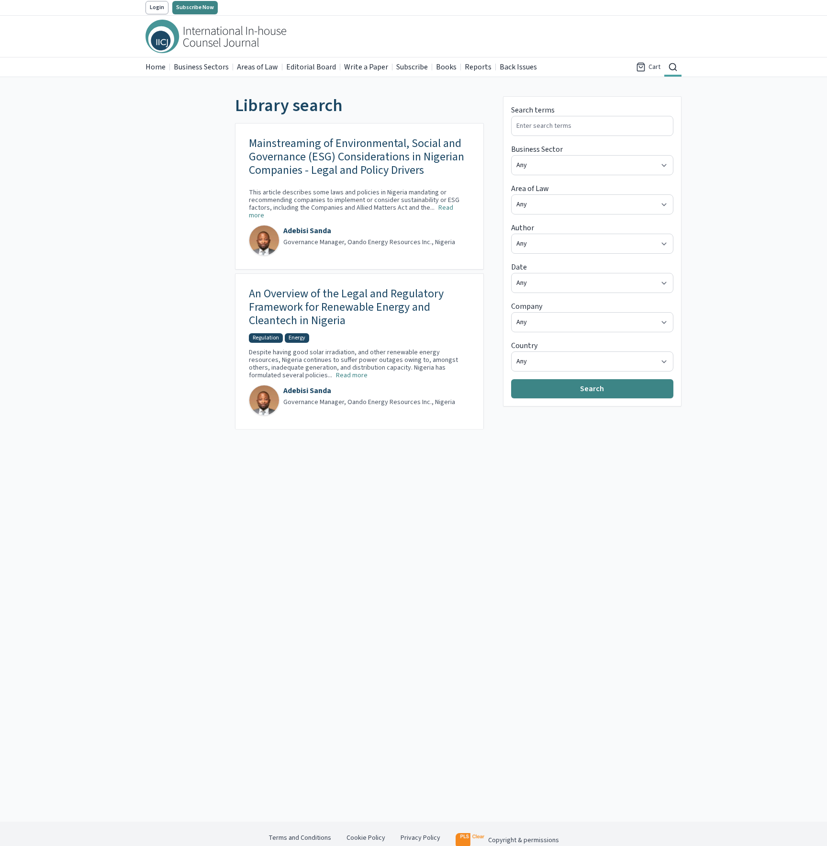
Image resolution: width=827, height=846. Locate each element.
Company (526, 306)
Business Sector (537, 149)
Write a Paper (366, 67)
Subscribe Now (195, 7)
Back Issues (518, 67)
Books (446, 67)
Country (524, 345)
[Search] (673, 67)
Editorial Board (311, 67)
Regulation (266, 338)
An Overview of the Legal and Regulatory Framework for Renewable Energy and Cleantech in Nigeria (346, 307)
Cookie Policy (365, 838)
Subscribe (412, 67)
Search (592, 389)
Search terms (533, 110)
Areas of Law (257, 67)
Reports (478, 67)
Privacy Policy (420, 838)
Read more (352, 375)
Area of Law (530, 188)
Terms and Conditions (299, 838)
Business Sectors (201, 67)
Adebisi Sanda (307, 231)
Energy (297, 338)
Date (519, 267)
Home (155, 67)
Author (522, 228)
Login (157, 7)
